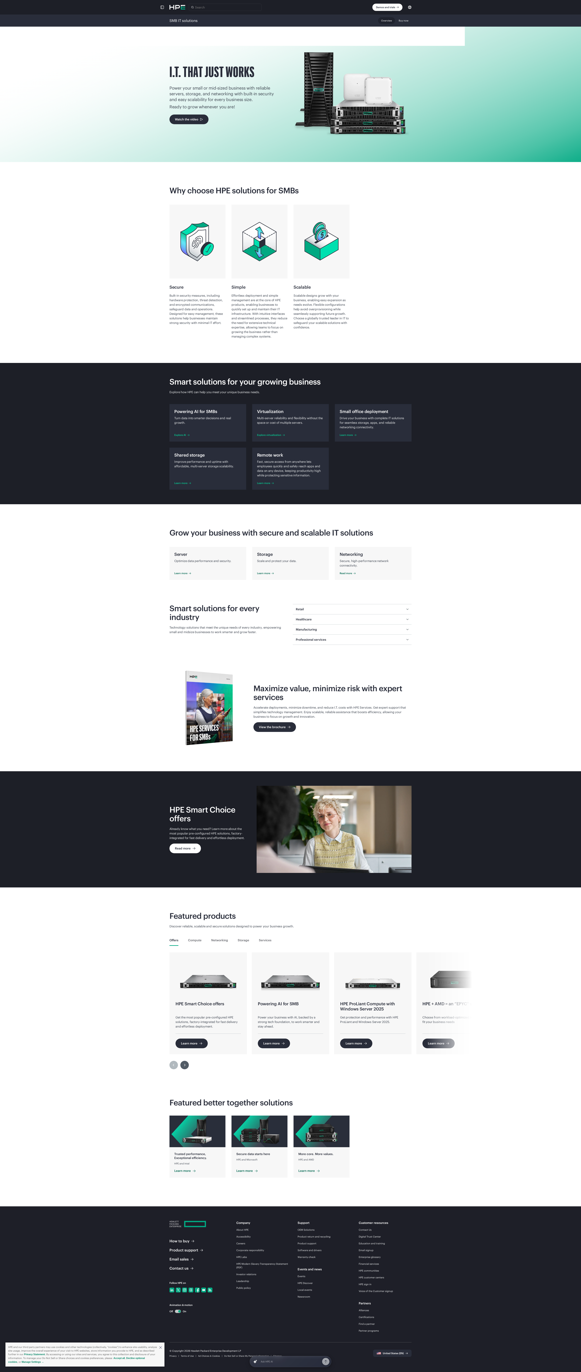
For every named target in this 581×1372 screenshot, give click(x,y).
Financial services (369, 1263)
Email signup (366, 1250)
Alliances (364, 1310)
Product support (307, 1243)
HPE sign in (365, 1284)
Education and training (372, 1243)
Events (301, 1276)
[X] (178, 1290)
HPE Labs (241, 1257)
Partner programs (369, 1330)
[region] (290, 1013)
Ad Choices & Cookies (209, 1356)
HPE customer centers (371, 1277)
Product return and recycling (314, 1236)
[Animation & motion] (178, 1311)
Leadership (242, 1281)
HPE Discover (305, 1283)
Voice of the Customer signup (376, 1291)
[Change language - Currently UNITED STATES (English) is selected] (409, 7)
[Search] (192, 7)
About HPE (242, 1229)
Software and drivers (310, 1250)
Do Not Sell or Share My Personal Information (246, 1356)
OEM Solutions (306, 1229)
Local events (305, 1289)
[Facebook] (197, 1290)
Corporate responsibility (250, 1250)
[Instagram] (184, 1290)
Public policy (243, 1287)
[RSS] (210, 1290)
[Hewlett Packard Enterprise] (177, 7)
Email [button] (179, 1259)
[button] (160, 1347)
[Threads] (191, 1290)
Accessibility (243, 1236)
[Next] (184, 1065)
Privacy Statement (34, 1354)
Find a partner (367, 1323)
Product (183, 1250)
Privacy (173, 1356)
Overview (386, 20)
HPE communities (369, 1270)
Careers (240, 1243)
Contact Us (365, 1229)
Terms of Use (187, 1356)
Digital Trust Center (370, 1236)
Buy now (404, 20)
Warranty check (306, 1257)
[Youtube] (203, 1290)
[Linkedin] (171, 1290)
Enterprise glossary (370, 1257)
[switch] (176, 1311)
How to (179, 1241)
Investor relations (246, 1274)
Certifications (366, 1317)
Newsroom (304, 1296)
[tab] (173, 940)
